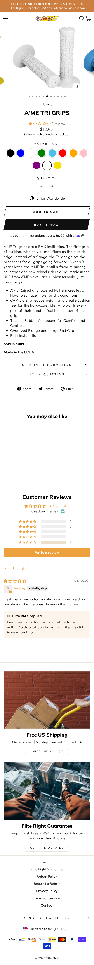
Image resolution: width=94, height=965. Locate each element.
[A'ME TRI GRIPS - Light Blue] (27, 470)
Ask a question (47, 374)
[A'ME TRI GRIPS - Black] (7, 470)
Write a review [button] (47, 552)
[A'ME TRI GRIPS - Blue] (12, 470)
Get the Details (47, 847)
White (47, 165)
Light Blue (52, 153)
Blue (20, 153)
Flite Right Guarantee (47, 869)
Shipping (30, 134)
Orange (73, 153)
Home (46, 104)
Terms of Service (47, 898)
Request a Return (47, 884)
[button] (40, 123)
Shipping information (47, 365)
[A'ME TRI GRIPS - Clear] (17, 470)
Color (47, 144)
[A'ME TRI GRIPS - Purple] (20, 475)
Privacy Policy (47, 891)
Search (47, 862)
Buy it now (46, 225)
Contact (47, 905)
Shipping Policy (47, 751)
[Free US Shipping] (47, 700)
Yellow (57, 165)
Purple (36, 165)
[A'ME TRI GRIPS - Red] (32, 470)
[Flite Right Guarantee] (47, 791)
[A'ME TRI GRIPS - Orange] (10, 475)
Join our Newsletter (46, 918)
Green (41, 153)
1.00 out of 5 (59, 506)
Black (10, 153)
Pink (83, 153)
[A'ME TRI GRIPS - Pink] (15, 475)
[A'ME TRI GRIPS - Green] (22, 470)
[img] (15, 581)
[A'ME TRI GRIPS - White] (25, 475)
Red (62, 153)
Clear (31, 153)
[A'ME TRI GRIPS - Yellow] (30, 475)
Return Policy (47, 876)
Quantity (47, 178)
